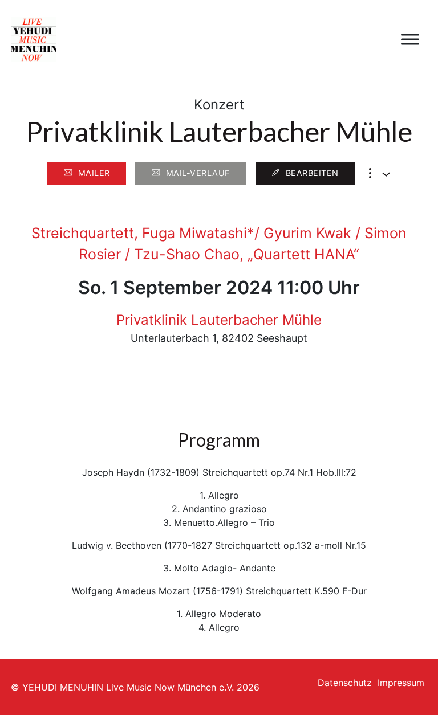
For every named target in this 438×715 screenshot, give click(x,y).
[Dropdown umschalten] (386, 174)
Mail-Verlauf (198, 173)
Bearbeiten (312, 173)
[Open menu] (410, 39)
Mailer (94, 173)
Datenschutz (345, 682)
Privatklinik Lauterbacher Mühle (219, 320)
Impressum (401, 682)
